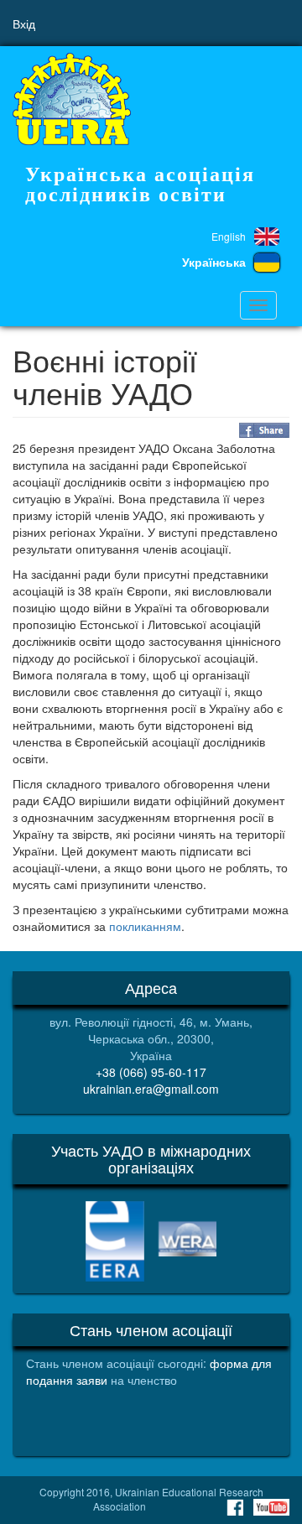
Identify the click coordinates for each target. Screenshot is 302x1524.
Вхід (24, 23)
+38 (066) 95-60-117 (151, 1072)
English (228, 236)
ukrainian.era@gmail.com (151, 1088)
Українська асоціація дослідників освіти (140, 184)
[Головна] (72, 99)
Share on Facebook (264, 430)
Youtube (271, 1507)
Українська (214, 261)
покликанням (145, 926)
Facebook (234, 1507)
